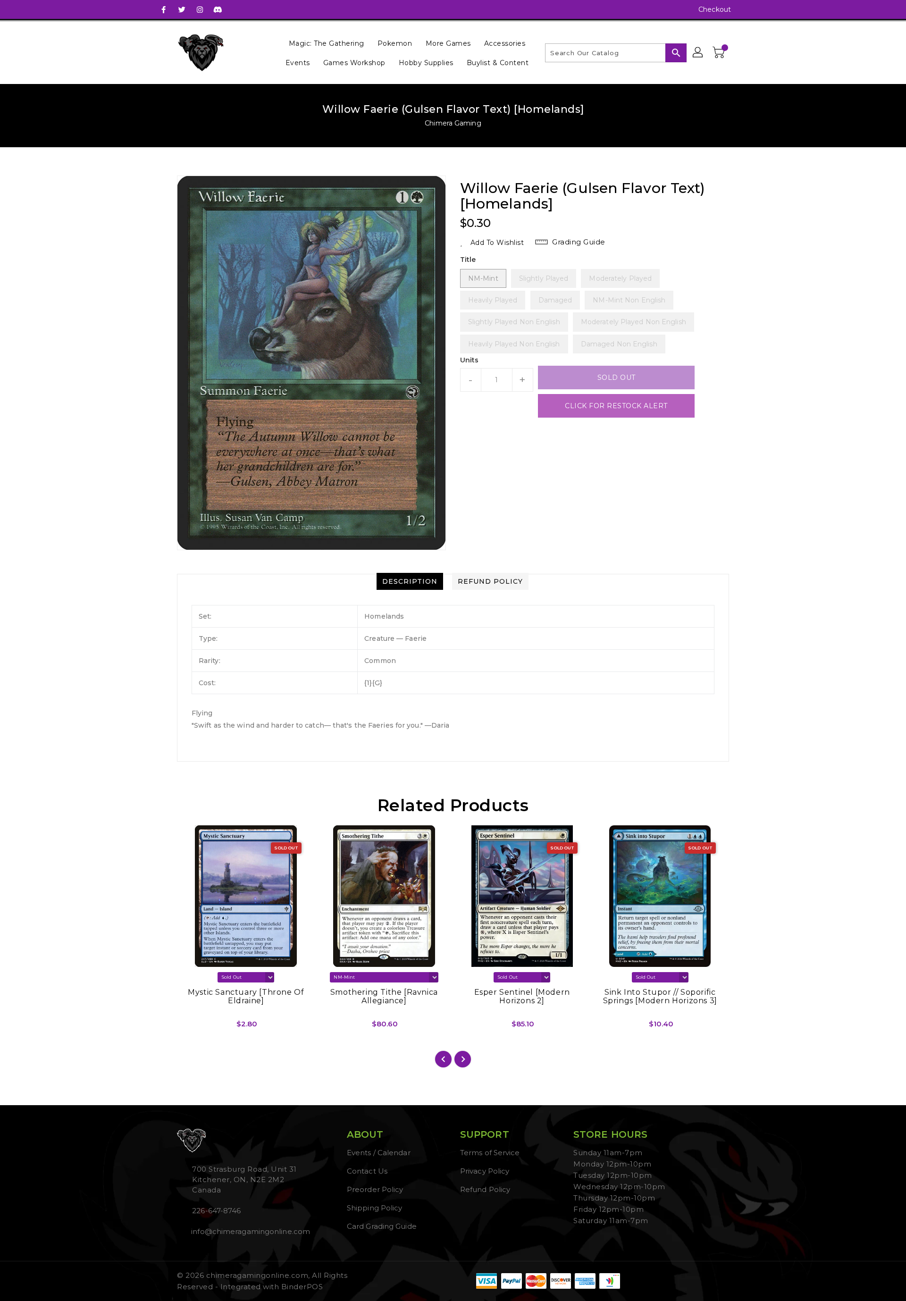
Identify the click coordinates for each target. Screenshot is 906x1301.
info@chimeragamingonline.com (249, 1231)
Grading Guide (578, 241)
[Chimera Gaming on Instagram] (200, 9)
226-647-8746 (216, 1210)
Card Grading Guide (382, 1226)
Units (469, 360)
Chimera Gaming (453, 123)
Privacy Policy (484, 1171)
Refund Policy (485, 1189)
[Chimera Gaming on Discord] (217, 9)
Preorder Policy (375, 1189)
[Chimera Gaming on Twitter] (182, 9)
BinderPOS (302, 1286)
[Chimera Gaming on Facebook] (164, 9)
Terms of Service (490, 1152)
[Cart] (719, 52)
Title (468, 259)
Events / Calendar (379, 1152)
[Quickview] (192, 1027)
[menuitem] (326, 43)
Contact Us (367, 1171)
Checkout (714, 9)
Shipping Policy (375, 1207)
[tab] (410, 581)
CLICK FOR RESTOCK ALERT (616, 406)
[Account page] (698, 52)
